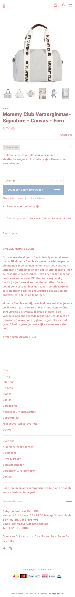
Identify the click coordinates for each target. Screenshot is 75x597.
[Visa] (30, 577)
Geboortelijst (11, 418)
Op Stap (8, 388)
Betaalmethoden (13, 465)
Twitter (46, 218)
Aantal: (11, 181)
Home (6, 108)
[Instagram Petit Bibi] (10, 549)
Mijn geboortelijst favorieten (21, 424)
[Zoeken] (64, 5)
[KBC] (59, 577)
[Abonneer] (68, 502)
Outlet (7, 430)
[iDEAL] (16, 577)
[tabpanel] (37, 52)
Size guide (8, 198)
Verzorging (10, 406)
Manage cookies (56, 593)
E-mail (68, 218)
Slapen (7, 394)
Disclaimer (9, 453)
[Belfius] (52, 577)
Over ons (8, 441)
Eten (6, 370)
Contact (8, 477)
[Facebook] (4, 549)
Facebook (35, 218)
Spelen (7, 400)
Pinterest (57, 218)
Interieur (8, 382)
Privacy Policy (12, 459)
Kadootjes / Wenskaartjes (19, 412)
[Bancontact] (38, 577)
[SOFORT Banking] (45, 577)
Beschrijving (10, 233)
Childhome (66, 135)
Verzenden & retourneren (19, 471)
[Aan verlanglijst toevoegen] (70, 147)
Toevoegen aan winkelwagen (24, 190)
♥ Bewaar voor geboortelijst (21, 206)
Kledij (6, 376)
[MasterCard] (23, 577)
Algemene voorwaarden (18, 447)
